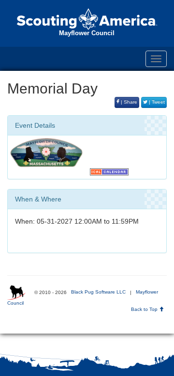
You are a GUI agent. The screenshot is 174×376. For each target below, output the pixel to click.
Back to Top (145, 309)
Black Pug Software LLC (98, 292)
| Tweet (156, 102)
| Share (128, 102)
